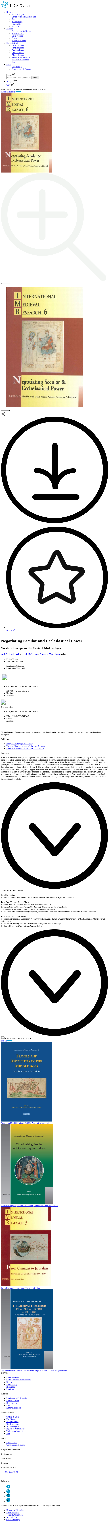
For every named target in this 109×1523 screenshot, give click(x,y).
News (8, 64)
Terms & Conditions (14, 1515)
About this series (8, 92)
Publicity (15, 26)
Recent (15, 19)
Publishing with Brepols (22, 31)
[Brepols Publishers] (15, 7)
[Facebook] (8, 1488)
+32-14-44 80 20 (11, 1472)
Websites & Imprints (20, 60)
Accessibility (11, 1517)
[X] (8, 1492)
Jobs (13, 62)
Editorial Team (18, 33)
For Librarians (18, 48)
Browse (9, 12)
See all (4, 1041)
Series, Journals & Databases (24, 17)
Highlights (16, 24)
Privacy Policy (12, 1512)
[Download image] (54, 522)
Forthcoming (17, 21)
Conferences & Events (21, 69)
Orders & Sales (18, 45)
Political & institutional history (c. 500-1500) (25, 748)
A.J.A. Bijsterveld (10, 654)
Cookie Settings (13, 1519)
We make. (15, 1510)
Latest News (17, 67)
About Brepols (18, 55)
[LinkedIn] (8, 1501)
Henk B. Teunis (30, 654)
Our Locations (18, 52)
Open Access (17, 36)
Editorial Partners (19, 40)
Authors (9, 29)
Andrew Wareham (50, 654)
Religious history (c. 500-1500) (19, 744)
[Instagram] (8, 1497)
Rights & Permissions (21, 57)
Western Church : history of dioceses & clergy (25, 746)
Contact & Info (12, 43)
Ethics (14, 38)
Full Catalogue (18, 14)
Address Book (18, 50)
